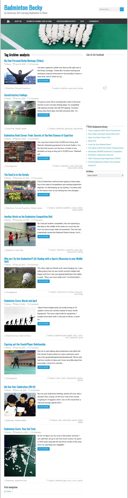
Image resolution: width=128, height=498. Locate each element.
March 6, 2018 (20, 139)
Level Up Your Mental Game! (99, 144)
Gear (82, 21)
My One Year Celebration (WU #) (19, 387)
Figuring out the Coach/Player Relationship (24, 344)
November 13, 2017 (22, 220)
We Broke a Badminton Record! (100, 155)
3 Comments (34, 64)
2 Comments (34, 98)
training (80, 88)
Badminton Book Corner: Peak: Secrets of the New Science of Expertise (38, 135)
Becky (8, 64)
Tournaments (94, 21)
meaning (71, 292)
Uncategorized (11, 166)
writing (80, 168)
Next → (10, 491)
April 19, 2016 (20, 348)
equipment (74, 337)
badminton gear (60, 335)
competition (70, 250)
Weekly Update (20, 129)
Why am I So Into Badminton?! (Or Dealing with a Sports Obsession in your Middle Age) (43, 260)
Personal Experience (22, 88)
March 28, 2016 (20, 390)
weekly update (77, 210)
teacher (79, 378)
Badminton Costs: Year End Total (19, 429)
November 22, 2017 (22, 178)
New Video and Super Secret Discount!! (104, 134)
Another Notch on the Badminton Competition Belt (28, 216)
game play (72, 88)
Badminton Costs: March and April (20, 301)
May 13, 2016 (20, 304)
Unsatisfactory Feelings (15, 95)
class (75, 335)
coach (72, 166)
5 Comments (38, 178)
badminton (64, 88)
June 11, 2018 (20, 98)
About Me (18, 21)
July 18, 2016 (20, 265)
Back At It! (92, 141)
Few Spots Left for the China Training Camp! (106, 148)
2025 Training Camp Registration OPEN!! (104, 158)
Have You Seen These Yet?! (99, 137)
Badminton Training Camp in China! (39, 21)
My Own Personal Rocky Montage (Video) (23, 61)
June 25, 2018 (20, 64)
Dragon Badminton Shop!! (66, 21)
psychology (78, 294)
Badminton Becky (23, 7)
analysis (57, 88)
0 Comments (34, 139)
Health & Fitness (25, 336)
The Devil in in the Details (16, 174)
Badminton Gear (12, 336)
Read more (43, 81)
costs (67, 337)
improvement (78, 129)
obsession (78, 292)
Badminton (10, 88)
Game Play (10, 129)
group (81, 337)
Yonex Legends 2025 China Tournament (104, 130)
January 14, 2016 (21, 432)
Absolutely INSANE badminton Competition (105, 151)
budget (69, 335)
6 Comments (33, 265)
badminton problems (63, 208)
